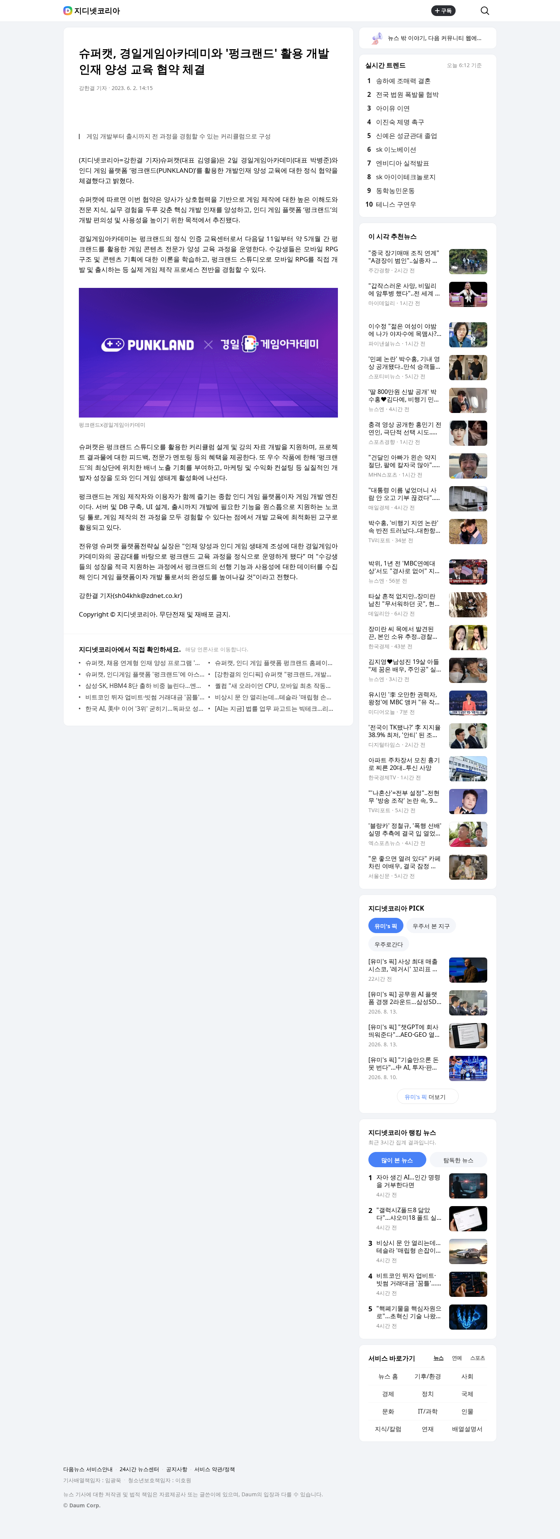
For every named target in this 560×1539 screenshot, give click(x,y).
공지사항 (176, 1469)
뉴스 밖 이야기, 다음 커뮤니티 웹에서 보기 (442, 38)
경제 (388, 1394)
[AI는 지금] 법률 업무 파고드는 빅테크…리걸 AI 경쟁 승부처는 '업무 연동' (274, 708)
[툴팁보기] (487, 66)
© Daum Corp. (82, 1505)
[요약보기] (269, 109)
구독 (446, 10)
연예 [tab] (457, 1357)
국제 (467, 1394)
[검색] (487, 11)
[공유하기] (468, 11)
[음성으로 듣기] (284, 109)
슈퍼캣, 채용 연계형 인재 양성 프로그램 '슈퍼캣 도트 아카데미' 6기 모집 (145, 663)
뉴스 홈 (388, 1376)
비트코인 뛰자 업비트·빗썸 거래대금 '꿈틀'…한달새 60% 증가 (145, 697)
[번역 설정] (299, 109)
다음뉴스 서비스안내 (88, 1469)
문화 (388, 1411)
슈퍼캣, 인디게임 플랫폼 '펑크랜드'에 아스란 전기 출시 (145, 674)
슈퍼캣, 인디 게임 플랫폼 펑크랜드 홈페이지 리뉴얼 (274, 663)
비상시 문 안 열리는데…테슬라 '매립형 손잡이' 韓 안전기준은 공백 (274, 697)
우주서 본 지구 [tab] (431, 926)
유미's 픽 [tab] (385, 926)
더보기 (425, 1096)
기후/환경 (427, 1376)
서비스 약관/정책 (214, 1469)
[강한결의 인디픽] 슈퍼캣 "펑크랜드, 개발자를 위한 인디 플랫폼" (274, 674)
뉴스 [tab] (438, 1357)
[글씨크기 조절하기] (315, 109)
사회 (467, 1376)
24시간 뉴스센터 (139, 1469)
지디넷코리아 (97, 10)
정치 (428, 1394)
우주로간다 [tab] (388, 944)
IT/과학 (428, 1411)
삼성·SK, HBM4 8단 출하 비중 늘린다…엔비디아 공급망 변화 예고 (145, 685)
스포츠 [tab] (477, 1357)
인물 (467, 1411)
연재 (428, 1429)
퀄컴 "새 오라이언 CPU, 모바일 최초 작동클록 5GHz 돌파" (274, 685)
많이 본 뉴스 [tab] (397, 1160)
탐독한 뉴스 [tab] (458, 1160)
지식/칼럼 (388, 1429)
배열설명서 (467, 1429)
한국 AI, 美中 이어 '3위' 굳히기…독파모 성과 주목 (145, 708)
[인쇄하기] (330, 109)
